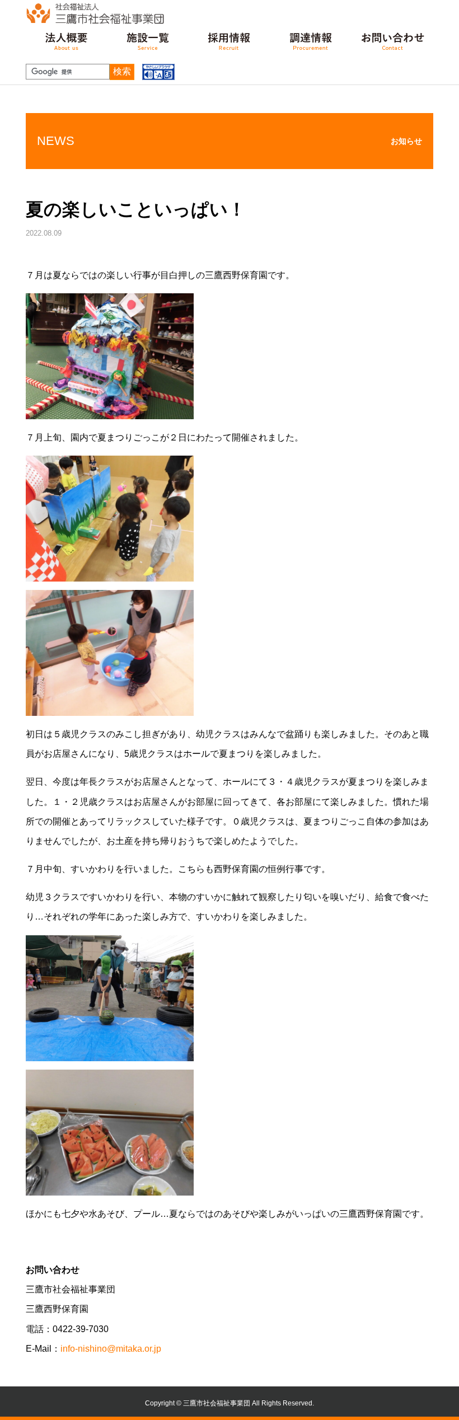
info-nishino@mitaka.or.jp (110, 1348)
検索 (122, 71)
